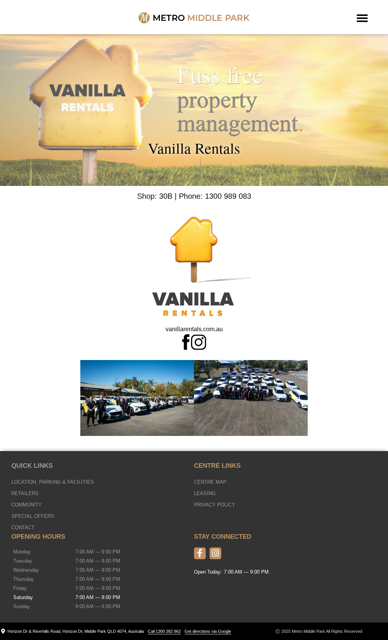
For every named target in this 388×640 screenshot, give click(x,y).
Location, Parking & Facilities (52, 482)
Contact (22, 527)
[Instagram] (215, 553)
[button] (362, 18)
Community (26, 505)
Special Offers (32, 516)
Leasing (205, 493)
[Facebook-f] (200, 553)
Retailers (25, 493)
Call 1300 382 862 (164, 631)
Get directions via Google (208, 631)
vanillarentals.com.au (194, 329)
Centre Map (210, 482)
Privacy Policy (214, 505)
